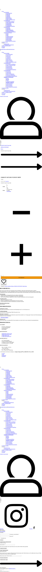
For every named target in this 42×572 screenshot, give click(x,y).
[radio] (9, 184)
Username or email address (14, 534)
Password (11, 536)
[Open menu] (0, 9)
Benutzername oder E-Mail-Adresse (6, 555)
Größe (4, 186)
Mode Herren (24, 286)
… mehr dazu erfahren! (4, 317)
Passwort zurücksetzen (3, 557)
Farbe (4, 190)
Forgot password (5, 550)
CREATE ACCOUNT (3, 548)
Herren (6, 286)
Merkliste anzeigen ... (12, 568)
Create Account (2, 559)
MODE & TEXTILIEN (5, 147)
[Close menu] (0, 50)
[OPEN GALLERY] (5, 145)
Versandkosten (7, 181)
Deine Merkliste (2, 531)
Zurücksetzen (9, 191)
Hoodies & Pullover (10, 286)
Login (1, 550)
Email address (2, 544)
